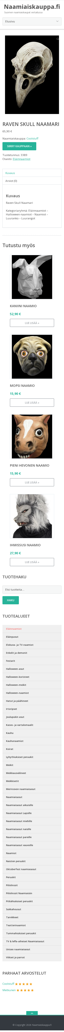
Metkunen (9, 990)
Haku (10, 600)
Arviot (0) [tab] (11, 181)
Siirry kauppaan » (19, 146)
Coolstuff (32, 138)
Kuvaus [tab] (10, 173)
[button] (58, 38)
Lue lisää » (32, 323)
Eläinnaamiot (21, 159)
